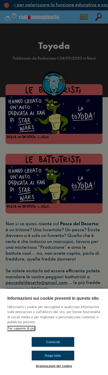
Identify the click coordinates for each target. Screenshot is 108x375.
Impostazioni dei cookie (54, 366)
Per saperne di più (21, 328)
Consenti (53, 342)
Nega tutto (53, 355)
